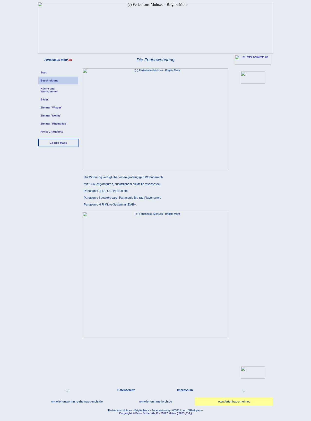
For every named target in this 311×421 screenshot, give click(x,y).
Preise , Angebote (52, 131)
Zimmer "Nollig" (51, 115)
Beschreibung (50, 80)
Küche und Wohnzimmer (49, 90)
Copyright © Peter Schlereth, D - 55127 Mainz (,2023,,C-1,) (155, 413)
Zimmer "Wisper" (51, 107)
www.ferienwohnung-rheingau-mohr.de (77, 401)
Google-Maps (58, 142)
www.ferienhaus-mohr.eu (234, 401)
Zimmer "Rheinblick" (54, 123)
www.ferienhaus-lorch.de (155, 401)
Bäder (44, 99)
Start (44, 72)
